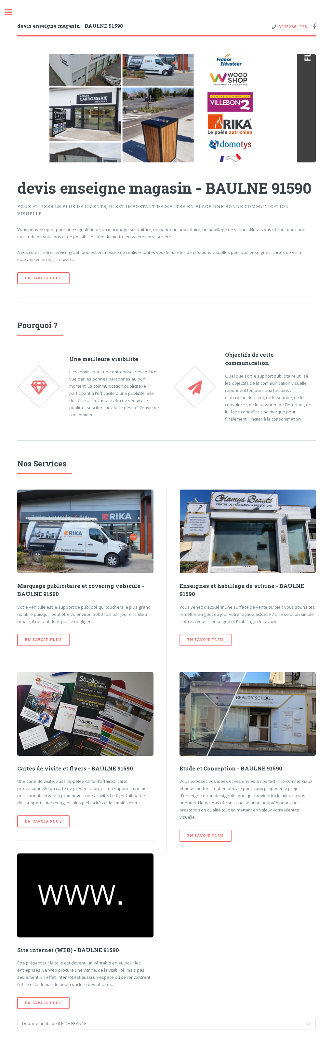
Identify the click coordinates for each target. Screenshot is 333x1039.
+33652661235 (291, 27)
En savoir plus (43, 278)
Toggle (11, 12)
